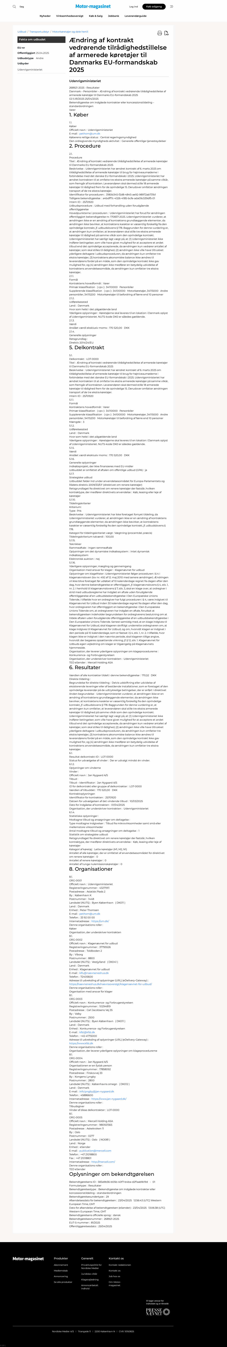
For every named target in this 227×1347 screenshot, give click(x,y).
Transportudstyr (39, 31)
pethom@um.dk (89, 133)
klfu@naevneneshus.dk (94, 973)
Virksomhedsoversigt (69, 15)
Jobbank (113, 15)
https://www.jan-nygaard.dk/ (108, 1098)
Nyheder (45, 15)
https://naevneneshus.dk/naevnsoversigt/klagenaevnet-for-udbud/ (110, 984)
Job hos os (114, 1276)
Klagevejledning (90, 1279)
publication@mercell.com (95, 1150)
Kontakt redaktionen (120, 1265)
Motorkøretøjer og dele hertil (70, 31)
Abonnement (61, 1265)
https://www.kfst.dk (81, 1043)
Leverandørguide (136, 15)
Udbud (21, 31)
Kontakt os (114, 1270)
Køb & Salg (96, 15)
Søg (22, 6)
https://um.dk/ (100, 921)
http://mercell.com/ (103, 1161)
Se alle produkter (63, 1282)
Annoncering (61, 1276)
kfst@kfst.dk (87, 1032)
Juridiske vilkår (89, 1274)
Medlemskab (61, 1270)
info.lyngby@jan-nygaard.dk (96, 1091)
